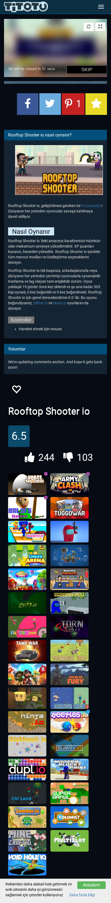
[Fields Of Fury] (69, 674)
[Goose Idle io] (69, 698)
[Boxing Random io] (69, 579)
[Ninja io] (27, 722)
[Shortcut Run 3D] (27, 531)
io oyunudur (92, 206)
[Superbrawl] (69, 793)
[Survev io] (69, 746)
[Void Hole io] (27, 864)
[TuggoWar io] (69, 508)
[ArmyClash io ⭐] (69, 484)
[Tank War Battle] (27, 650)
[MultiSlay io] (69, 841)
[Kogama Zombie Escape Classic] (27, 698)
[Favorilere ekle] (16, 390)
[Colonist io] (69, 817)
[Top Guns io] (27, 674)
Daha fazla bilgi (82, 895)
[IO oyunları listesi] (26, 7)
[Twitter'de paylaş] (50, 104)
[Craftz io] (69, 555)
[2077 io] (27, 603)
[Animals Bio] (69, 650)
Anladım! (91, 885)
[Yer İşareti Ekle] (96, 104)
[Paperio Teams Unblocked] (27, 627)
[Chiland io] (27, 793)
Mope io (59, 303)
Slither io (40, 303)
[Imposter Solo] (69, 531)
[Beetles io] (69, 722)
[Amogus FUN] (69, 603)
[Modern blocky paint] (69, 769)
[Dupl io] (27, 769)
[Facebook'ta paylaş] (28, 104)
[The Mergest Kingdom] (27, 579)
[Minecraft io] (27, 841)
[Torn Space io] (69, 627)
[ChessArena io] (27, 555)
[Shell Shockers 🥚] (27, 484)
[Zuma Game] (27, 817)
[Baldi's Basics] (27, 508)
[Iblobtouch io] (27, 746)
